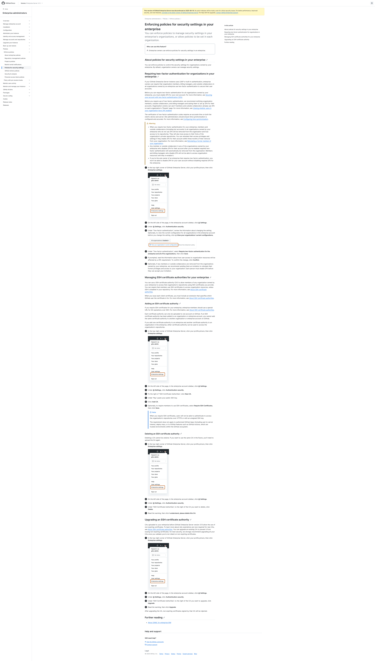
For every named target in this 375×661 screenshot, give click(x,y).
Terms (161, 654)
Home (6, 9)
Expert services (188, 654)
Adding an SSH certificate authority (161, 303)
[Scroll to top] (371, 657)
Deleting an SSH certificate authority (162, 434)
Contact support (152, 644)
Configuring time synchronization (195, 119)
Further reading (153, 617)
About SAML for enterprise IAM (159, 623)
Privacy (167, 654)
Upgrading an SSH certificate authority (167, 519)
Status (173, 654)
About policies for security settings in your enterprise (175, 59)
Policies (165, 19)
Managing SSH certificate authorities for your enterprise (177, 277)
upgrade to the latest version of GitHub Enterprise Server (180, 12)
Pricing (179, 654)
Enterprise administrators (15, 13)
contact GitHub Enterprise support (227, 12)
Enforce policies (175, 19)
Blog (195, 654)
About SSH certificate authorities (201, 298)
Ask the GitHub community (155, 642)
